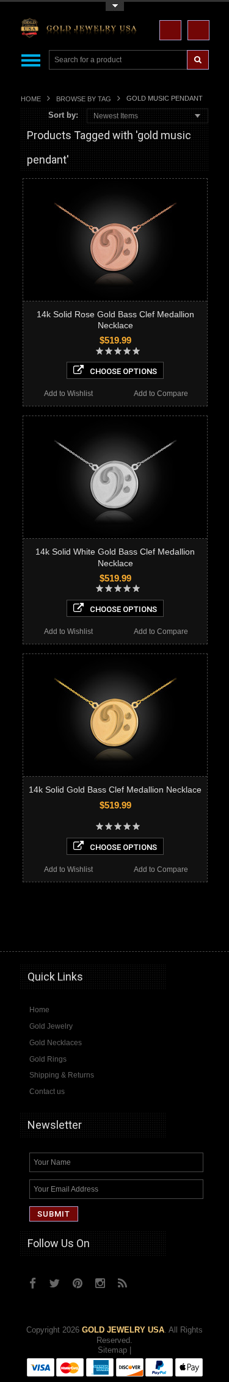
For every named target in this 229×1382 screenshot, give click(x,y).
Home (31, 99)
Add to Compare (161, 393)
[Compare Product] (170, 30)
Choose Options (123, 371)
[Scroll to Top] (194, 930)
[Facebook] (32, 1283)
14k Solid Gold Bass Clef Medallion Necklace (115, 789)
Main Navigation (31, 60)
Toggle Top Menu (115, 6)
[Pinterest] (77, 1283)
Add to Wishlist (68, 393)
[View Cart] (198, 30)
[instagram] (149, 1280)
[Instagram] (100, 1283)
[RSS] (122, 1283)
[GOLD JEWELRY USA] (81, 30)
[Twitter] (54, 1283)
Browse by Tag (83, 99)
